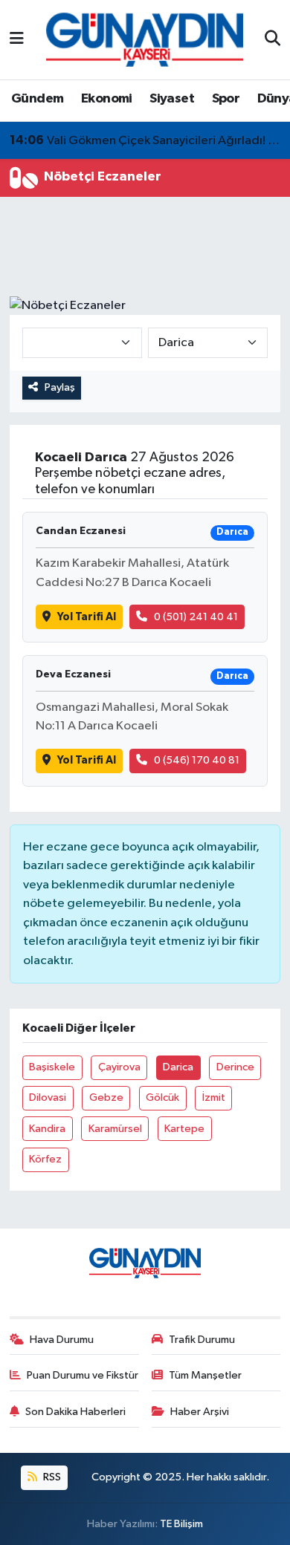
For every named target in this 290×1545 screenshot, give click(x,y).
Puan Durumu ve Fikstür (82, 1375)
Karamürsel (115, 1128)
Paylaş (60, 387)
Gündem (37, 98)
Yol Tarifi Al (86, 616)
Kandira (47, 1128)
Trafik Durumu (202, 1339)
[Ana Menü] (17, 39)
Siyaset (171, 98)
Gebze (106, 1097)
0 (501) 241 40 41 (196, 616)
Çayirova (119, 1067)
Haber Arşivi (199, 1411)
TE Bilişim (181, 1523)
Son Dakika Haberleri (75, 1411)
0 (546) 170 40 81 (196, 760)
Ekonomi (106, 98)
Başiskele (52, 1067)
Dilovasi (47, 1097)
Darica (178, 1067)
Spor (226, 98)
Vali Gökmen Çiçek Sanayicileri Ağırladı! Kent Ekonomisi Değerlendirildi (145, 140)
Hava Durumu (62, 1339)
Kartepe (184, 1128)
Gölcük (162, 1097)
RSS (51, 1477)
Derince (235, 1067)
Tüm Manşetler (205, 1375)
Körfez (45, 1159)
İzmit (213, 1097)
